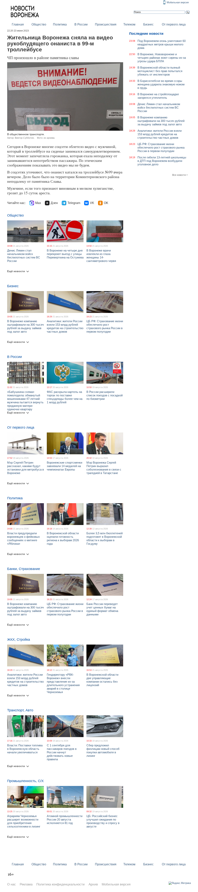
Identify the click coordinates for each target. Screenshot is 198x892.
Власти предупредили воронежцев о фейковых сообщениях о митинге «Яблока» (23, 538)
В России (81, 24)
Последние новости (146, 34)
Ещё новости (16, 271)
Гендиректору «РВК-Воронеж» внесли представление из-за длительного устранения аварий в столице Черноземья (63, 683)
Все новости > (180, 175)
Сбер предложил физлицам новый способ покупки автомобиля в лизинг (102, 750)
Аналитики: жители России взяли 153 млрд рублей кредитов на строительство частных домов (65, 326)
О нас (11, 884)
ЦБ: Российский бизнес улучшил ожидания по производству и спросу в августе (102, 821)
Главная (18, 24)
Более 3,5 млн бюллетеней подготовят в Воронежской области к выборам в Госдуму (104, 538)
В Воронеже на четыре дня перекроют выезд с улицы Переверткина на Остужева (65, 254)
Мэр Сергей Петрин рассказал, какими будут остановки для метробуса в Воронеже (25, 468)
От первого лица (174, 24)
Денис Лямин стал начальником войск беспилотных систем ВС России (23, 256)
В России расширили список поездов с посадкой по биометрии (104, 395)
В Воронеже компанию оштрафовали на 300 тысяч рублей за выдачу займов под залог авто (25, 326)
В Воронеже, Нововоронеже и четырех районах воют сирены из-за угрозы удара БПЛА (161, 58)
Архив (93, 884)
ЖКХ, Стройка (18, 639)
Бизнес (148, 24)
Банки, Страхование (23, 569)
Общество (39, 24)
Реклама (26, 884)
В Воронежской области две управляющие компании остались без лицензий (102, 680)
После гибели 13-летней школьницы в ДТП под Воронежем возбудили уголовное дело (161, 161)
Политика (60, 24)
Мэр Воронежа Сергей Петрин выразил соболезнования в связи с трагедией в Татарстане (103, 468)
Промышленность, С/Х (25, 781)
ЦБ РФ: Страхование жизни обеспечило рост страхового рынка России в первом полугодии (104, 326)
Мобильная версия (178, 2)
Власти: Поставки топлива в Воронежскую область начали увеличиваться (25, 749)
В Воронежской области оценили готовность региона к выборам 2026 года (63, 538)
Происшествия (105, 24)
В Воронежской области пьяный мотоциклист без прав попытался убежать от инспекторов (159, 71)
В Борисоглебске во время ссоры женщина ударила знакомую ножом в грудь (160, 84)
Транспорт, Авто (20, 710)
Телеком (129, 24)
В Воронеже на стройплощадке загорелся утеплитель (158, 96)
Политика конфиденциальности (60, 884)
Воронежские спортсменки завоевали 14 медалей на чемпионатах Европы (64, 466)
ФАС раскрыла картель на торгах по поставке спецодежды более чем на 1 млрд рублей (64, 397)
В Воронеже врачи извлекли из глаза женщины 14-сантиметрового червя (101, 256)
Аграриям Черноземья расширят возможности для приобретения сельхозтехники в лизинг (23, 821)
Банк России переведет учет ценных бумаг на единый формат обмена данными (102, 609)
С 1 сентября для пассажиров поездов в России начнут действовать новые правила (62, 752)
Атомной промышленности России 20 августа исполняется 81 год (64, 819)
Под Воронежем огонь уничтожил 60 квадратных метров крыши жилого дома (161, 44)
